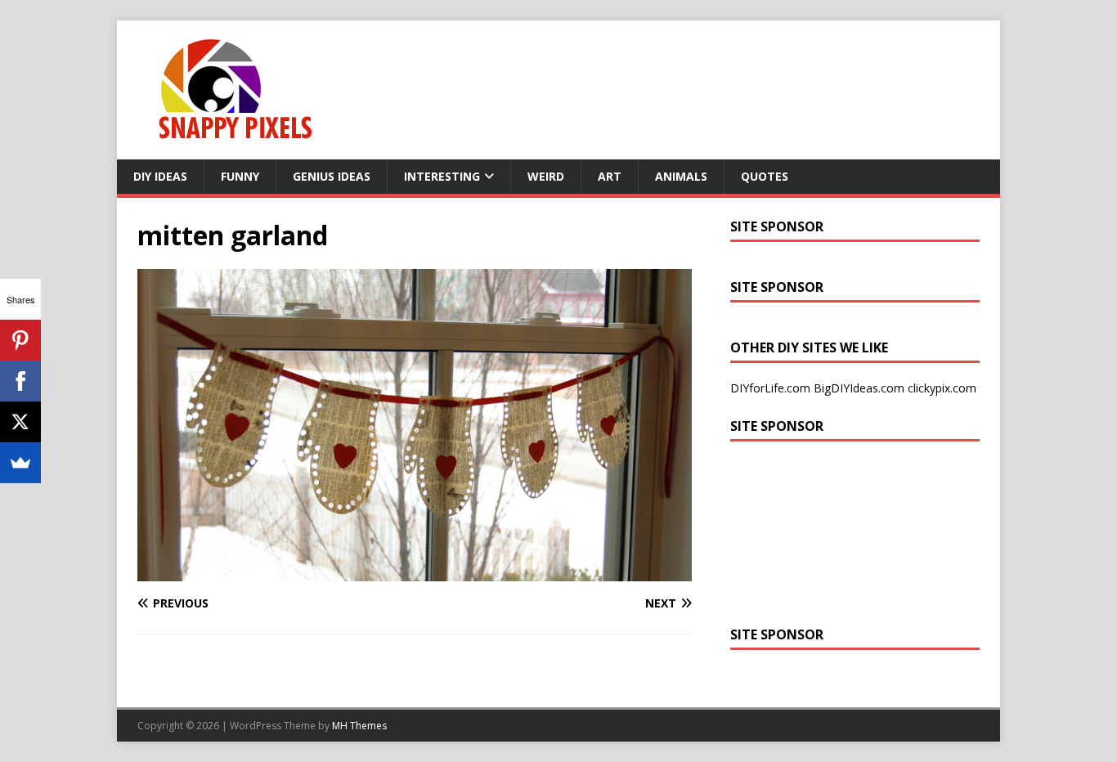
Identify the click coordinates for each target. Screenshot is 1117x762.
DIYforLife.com (770, 388)
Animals (681, 176)
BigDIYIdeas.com (859, 388)
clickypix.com (942, 388)
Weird (545, 176)
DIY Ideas (160, 176)
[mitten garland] (414, 572)
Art (609, 176)
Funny (240, 176)
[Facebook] (20, 381)
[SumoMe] (20, 462)
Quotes (764, 176)
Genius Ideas (331, 176)
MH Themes (359, 726)
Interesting (442, 176)
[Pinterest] (20, 340)
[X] (20, 421)
